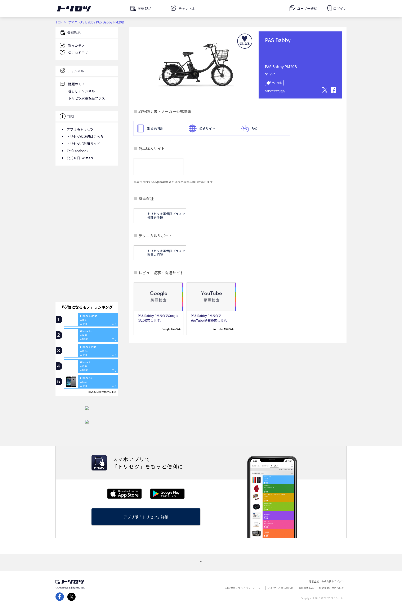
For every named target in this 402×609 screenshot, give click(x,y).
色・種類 (277, 82)
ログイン (340, 8)
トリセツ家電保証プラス (86, 98)
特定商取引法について (331, 588)
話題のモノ (76, 83)
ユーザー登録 (307, 8)
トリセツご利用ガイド (83, 143)
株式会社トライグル (332, 581)
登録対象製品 (306, 588)
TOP (58, 22)
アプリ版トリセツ (80, 129)
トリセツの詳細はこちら (85, 136)
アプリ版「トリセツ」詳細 (146, 517)
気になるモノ (78, 52)
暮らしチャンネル (81, 90)
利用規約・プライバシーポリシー (244, 588)
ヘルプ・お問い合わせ (280, 588)
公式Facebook (77, 150)
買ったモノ (76, 45)
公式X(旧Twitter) (80, 157)
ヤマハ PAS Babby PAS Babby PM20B (96, 22)
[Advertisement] (86, 202)
